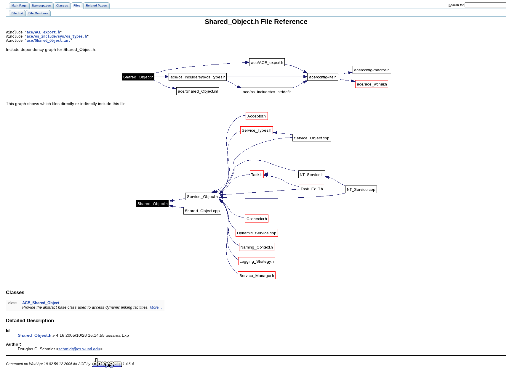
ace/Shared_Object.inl (48, 40)
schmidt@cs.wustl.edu (79, 348)
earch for (457, 5)
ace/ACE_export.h (43, 32)
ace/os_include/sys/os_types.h (57, 36)
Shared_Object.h (35, 335)
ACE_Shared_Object (40, 303)
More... (156, 307)
